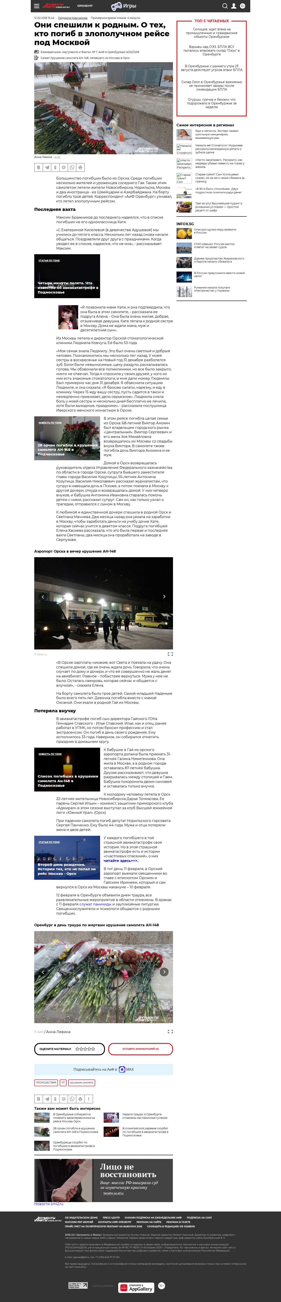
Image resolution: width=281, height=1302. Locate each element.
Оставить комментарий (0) (140, 1049)
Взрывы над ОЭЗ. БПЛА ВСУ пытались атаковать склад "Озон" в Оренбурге (212, 50)
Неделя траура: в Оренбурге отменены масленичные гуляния (144, 1116)
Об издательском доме (81, 1217)
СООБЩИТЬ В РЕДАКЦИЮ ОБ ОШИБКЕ (171, 1226)
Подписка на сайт (199, 1217)
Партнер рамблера (102, 1285)
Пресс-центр (111, 1217)
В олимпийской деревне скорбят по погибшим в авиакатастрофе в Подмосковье (145, 1132)
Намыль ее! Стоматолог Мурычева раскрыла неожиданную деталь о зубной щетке (219, 149)
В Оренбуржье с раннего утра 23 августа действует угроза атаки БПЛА (211, 68)
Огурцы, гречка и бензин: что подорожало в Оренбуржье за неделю (211, 103)
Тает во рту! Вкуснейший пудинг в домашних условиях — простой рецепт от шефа (218, 207)
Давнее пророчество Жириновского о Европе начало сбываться (219, 260)
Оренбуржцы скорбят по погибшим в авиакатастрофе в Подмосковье (74, 1146)
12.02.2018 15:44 (44, 18)
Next (164, 596)
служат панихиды (95, 904)
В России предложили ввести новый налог (219, 275)
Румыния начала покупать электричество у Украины (212, 289)
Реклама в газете (178, 1222)
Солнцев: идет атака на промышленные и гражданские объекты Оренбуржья (212, 33)
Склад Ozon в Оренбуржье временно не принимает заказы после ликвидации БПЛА (211, 85)
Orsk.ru (42, 654)
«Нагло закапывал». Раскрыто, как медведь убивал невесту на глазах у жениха (220, 163)
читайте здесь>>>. (121, 861)
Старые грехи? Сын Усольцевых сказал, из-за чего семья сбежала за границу (220, 178)
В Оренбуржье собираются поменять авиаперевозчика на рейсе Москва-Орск (74, 1118)
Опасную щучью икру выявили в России (215, 231)
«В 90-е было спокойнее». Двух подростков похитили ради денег (218, 190)
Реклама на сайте (149, 1222)
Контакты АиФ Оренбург (114, 1222)
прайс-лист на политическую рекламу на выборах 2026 (103, 1226)
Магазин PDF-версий (79, 1222)
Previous (43, 596)
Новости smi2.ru (48, 1204)
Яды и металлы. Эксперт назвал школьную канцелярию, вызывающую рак (217, 134)
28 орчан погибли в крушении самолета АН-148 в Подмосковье (75, 1130)
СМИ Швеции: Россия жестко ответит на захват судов (214, 246)
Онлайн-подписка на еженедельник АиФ (153, 1217)
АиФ (57, 157)
